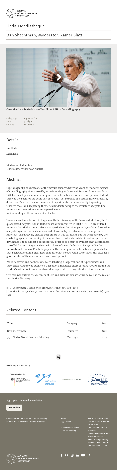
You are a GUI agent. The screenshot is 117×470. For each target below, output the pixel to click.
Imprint (64, 418)
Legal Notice (66, 421)
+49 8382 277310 (101, 442)
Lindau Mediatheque (25, 26)
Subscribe (14, 407)
